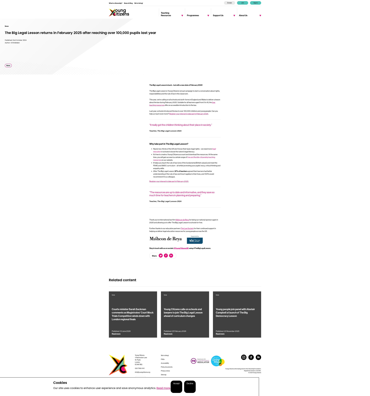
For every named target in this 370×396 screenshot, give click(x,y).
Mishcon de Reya (182, 220)
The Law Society (187, 228)
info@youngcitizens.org (142, 372)
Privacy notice (165, 371)
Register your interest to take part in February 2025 (188, 114)
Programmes (193, 15)
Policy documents (166, 367)
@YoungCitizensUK (181, 248)
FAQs (162, 359)
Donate (229, 3)
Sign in (256, 3)
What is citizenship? (115, 3)
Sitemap (163, 375)
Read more (163, 388)
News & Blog (128, 3)
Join (242, 3)
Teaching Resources (166, 14)
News (8, 65)
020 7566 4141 (140, 368)
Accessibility (165, 363)
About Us (243, 15)
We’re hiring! (138, 3)
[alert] (129, 386)
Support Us (218, 15)
